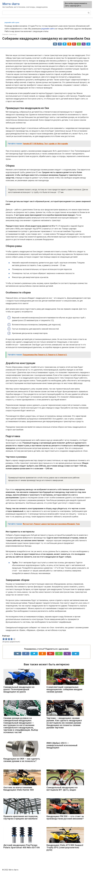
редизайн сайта (48, 29)
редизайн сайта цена (12, 22)
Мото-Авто (11, 4)
